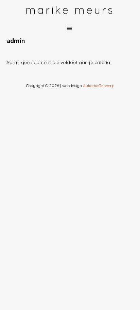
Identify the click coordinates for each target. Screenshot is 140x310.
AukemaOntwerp (98, 85)
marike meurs (70, 10)
